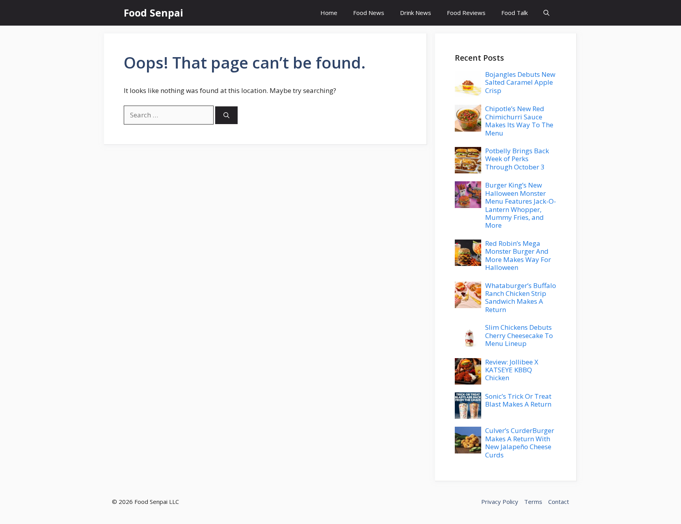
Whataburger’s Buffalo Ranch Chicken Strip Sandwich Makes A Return (520, 297)
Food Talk (514, 13)
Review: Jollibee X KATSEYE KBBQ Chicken (511, 370)
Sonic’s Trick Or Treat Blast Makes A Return (518, 400)
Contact (558, 501)
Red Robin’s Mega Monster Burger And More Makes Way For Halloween (518, 255)
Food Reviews (466, 13)
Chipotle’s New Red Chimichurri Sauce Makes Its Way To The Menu (519, 120)
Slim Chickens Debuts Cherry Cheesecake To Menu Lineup (519, 335)
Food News (368, 13)
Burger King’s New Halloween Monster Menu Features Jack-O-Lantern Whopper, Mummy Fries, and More (520, 205)
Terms (533, 501)
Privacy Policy (499, 501)
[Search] (226, 115)
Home (328, 13)
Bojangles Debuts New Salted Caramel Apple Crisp (520, 82)
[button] (546, 13)
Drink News (415, 13)
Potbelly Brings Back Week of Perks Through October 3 (517, 158)
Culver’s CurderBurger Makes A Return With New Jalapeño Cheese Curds (519, 442)
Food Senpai (153, 12)
